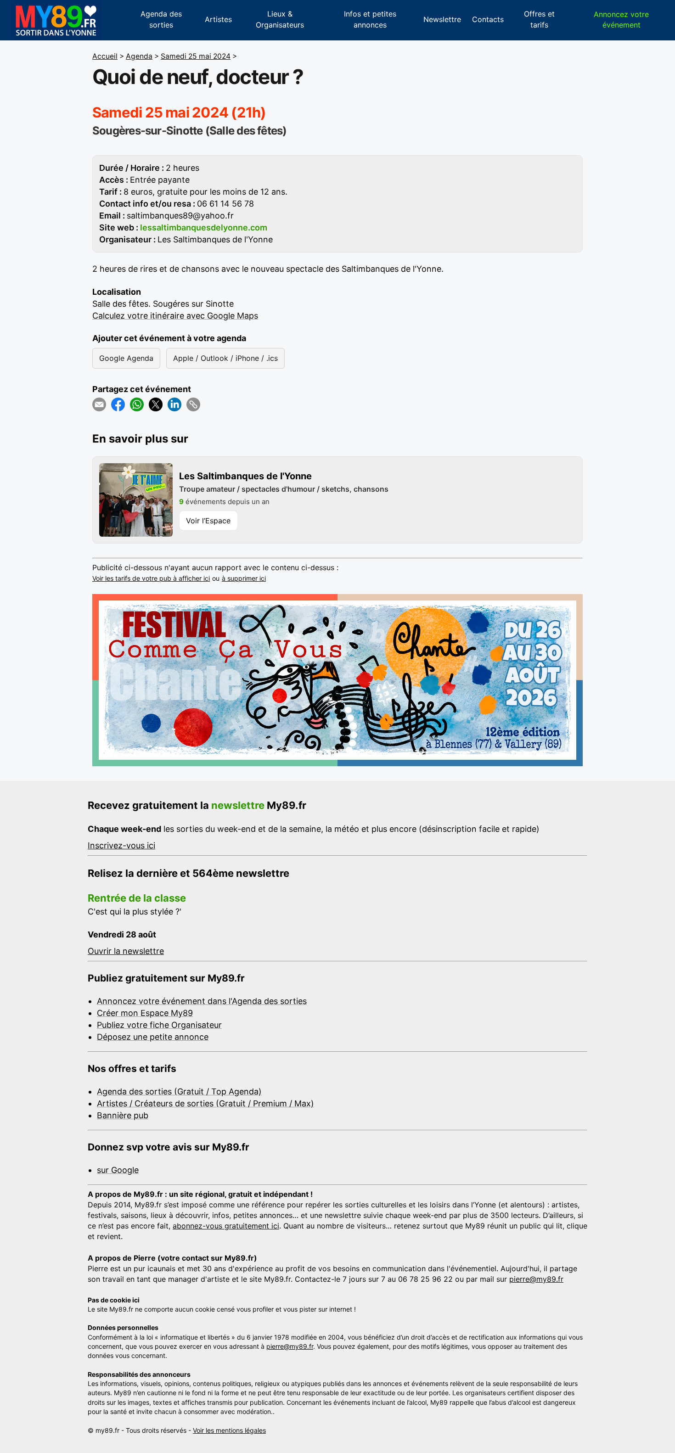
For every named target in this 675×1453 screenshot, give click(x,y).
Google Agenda (126, 358)
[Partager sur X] (156, 404)
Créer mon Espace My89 (145, 1013)
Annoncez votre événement (621, 19)
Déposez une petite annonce (152, 1037)
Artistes (218, 19)
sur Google (118, 1170)
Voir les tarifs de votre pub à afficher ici (151, 578)
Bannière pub (122, 1115)
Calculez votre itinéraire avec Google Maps (175, 315)
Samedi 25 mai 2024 (196, 56)
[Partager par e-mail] (99, 404)
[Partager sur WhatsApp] (137, 404)
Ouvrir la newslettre (126, 951)
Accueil (105, 56)
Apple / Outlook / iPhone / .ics (225, 358)
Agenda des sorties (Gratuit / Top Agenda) (179, 1091)
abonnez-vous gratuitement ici (226, 1225)
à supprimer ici (244, 578)
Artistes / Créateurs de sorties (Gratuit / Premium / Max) (205, 1103)
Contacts (488, 19)
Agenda (139, 56)
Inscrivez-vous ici (121, 845)
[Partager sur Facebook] (118, 404)
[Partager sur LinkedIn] (174, 404)
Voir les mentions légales (229, 1430)
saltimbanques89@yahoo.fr (180, 215)
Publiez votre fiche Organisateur (159, 1025)
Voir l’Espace (208, 520)
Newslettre (442, 19)
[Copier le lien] (193, 404)
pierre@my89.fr (536, 1279)
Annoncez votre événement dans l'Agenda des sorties (202, 1001)
